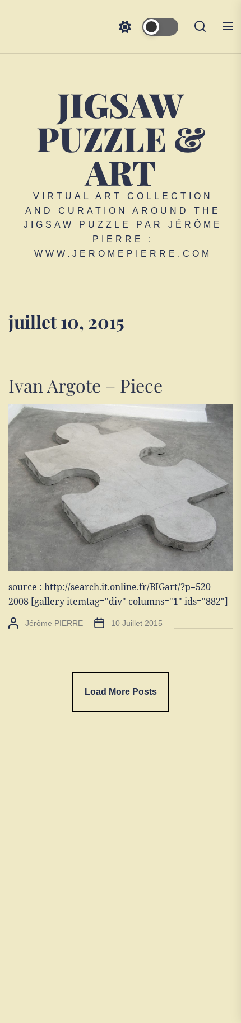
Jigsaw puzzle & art (120, 138)
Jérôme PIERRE (54, 623)
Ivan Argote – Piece (85, 385)
